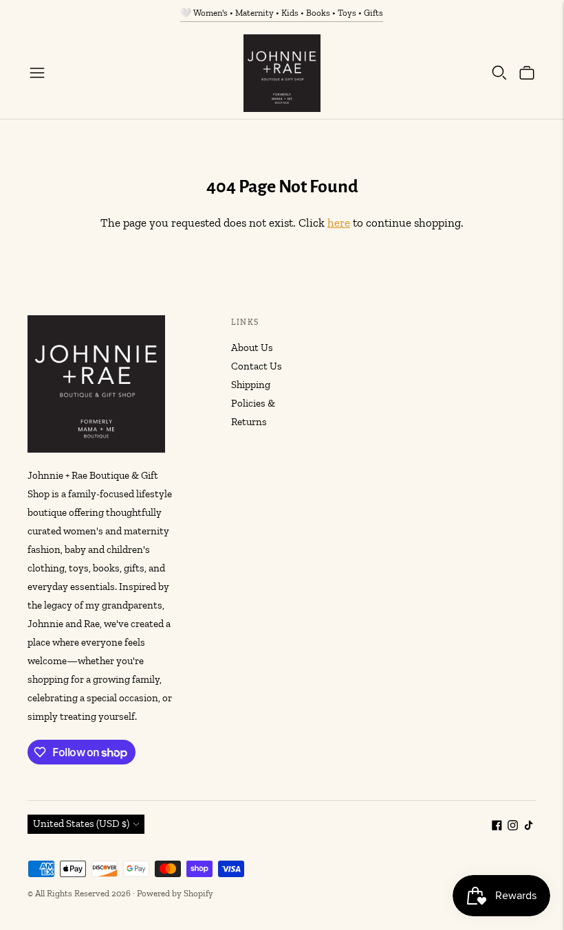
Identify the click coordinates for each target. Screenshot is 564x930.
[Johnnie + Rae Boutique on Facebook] (497, 827)
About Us (252, 347)
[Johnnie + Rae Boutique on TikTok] (528, 827)
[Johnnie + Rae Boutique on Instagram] (513, 827)
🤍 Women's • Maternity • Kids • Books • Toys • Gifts (281, 13)
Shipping (250, 384)
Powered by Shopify (175, 893)
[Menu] (37, 73)
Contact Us (256, 366)
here (338, 222)
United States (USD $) (81, 823)
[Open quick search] (499, 73)
